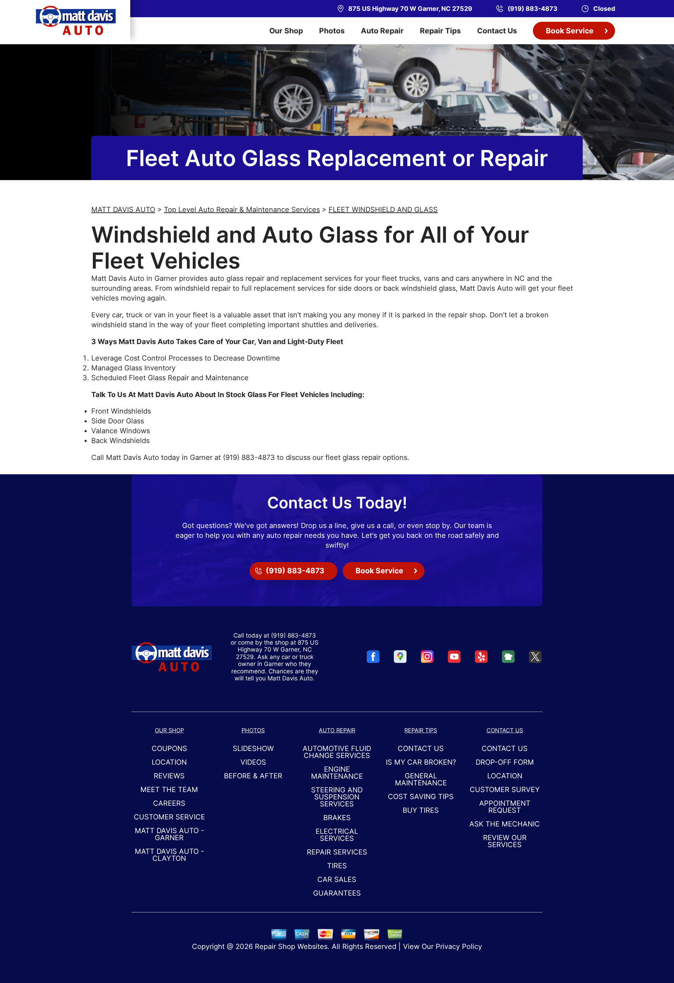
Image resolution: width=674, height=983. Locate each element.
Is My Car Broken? (421, 762)
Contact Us (497, 30)
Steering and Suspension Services (337, 797)
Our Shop (286, 30)
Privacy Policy (459, 946)
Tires (337, 866)
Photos (332, 30)
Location (169, 762)
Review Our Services (505, 841)
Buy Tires (421, 810)
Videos (253, 762)
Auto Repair (382, 30)
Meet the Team (169, 789)
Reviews (169, 776)
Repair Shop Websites (291, 946)
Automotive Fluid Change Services (337, 752)
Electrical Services (337, 835)
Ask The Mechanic (504, 824)
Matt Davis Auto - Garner (169, 834)
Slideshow (253, 748)
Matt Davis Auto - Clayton (169, 855)
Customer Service (169, 817)
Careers (169, 803)
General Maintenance (421, 779)
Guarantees (337, 893)
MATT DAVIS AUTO (123, 209)
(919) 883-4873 (249, 457)
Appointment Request (504, 806)
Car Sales (336, 879)
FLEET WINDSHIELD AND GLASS (383, 209)
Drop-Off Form (505, 762)
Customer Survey (505, 789)
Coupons (169, 748)
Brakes (337, 817)
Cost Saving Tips (421, 796)
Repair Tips (440, 30)
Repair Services (337, 852)
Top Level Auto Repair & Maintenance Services (242, 209)
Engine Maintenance (337, 772)
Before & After (253, 776)
